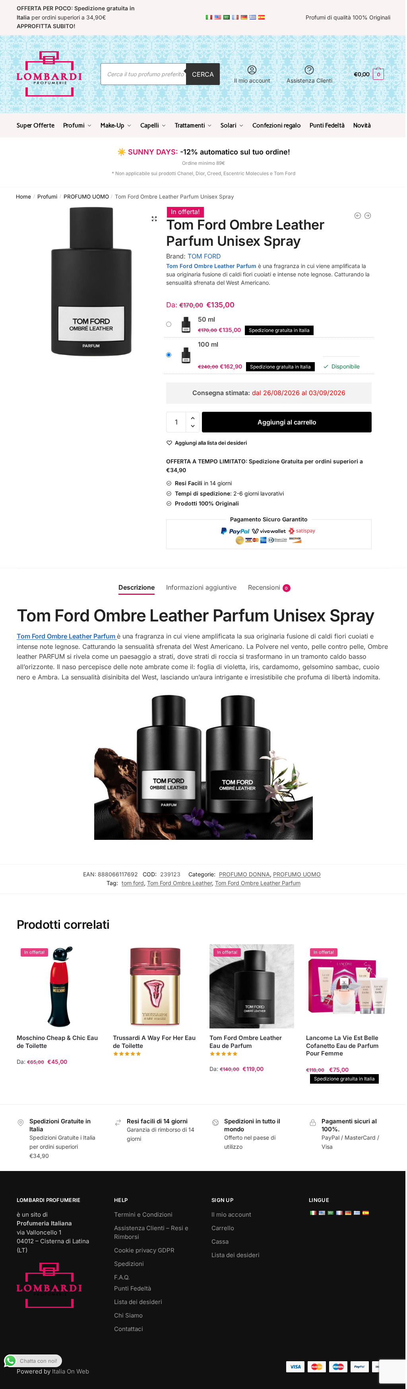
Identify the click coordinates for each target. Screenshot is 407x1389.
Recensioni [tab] (264, 587)
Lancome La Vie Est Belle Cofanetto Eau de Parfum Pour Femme (342, 1045)
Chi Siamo (128, 1315)
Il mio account (252, 80)
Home (23, 196)
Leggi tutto (155, 1094)
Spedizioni (129, 1263)
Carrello (222, 1228)
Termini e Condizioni (143, 1214)
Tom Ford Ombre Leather (179, 883)
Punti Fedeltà (132, 1288)
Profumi (47, 196)
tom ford (133, 883)
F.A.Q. (122, 1277)
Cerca (203, 74)
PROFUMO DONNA (244, 874)
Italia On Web (70, 1371)
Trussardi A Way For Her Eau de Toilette (154, 1041)
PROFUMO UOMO (86, 196)
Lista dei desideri (138, 1302)
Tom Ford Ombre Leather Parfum (257, 883)
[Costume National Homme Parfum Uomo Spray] (358, 216)
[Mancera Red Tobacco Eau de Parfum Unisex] (368, 216)
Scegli (58, 1094)
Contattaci (128, 1329)
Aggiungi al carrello (287, 422)
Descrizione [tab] (136, 587)
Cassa (220, 1241)
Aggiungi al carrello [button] (348, 1094)
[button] (154, 218)
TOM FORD (204, 256)
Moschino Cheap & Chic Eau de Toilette (57, 1041)
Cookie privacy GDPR (144, 1250)
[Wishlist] (89, 956)
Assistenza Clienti (309, 80)
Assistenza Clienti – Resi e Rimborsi (151, 1232)
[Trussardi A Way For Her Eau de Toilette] (155, 986)
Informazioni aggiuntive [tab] (201, 587)
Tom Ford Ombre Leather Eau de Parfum (245, 1041)
